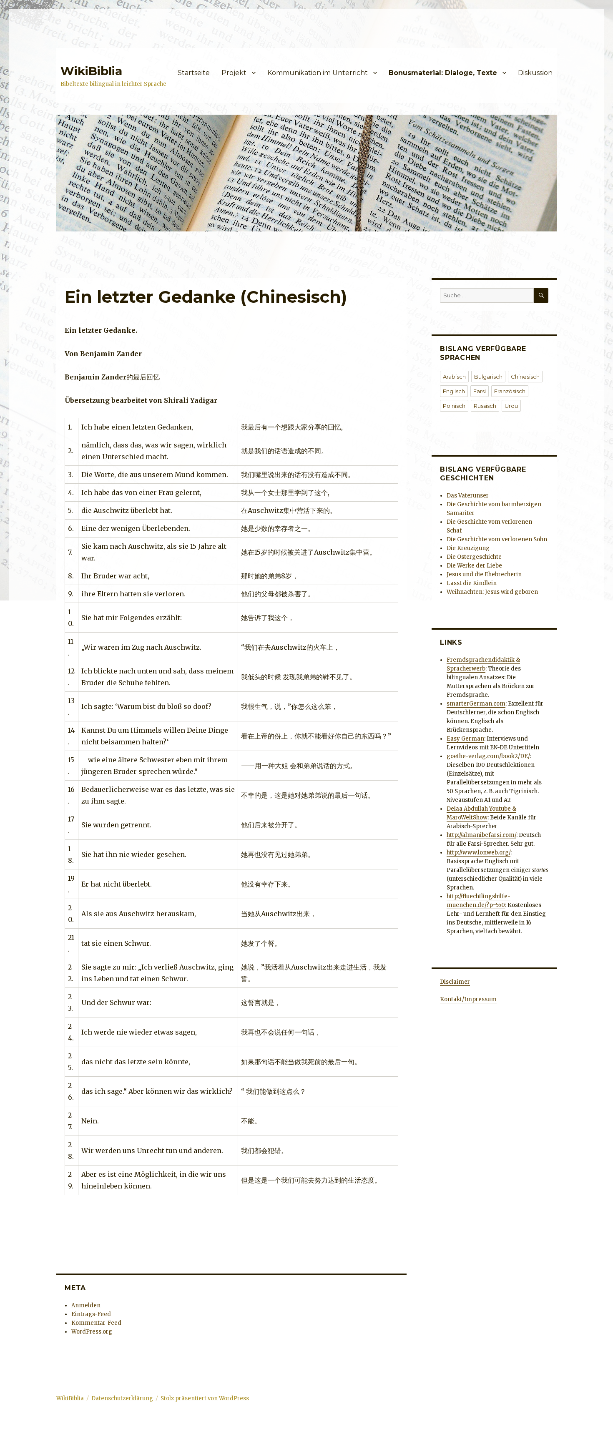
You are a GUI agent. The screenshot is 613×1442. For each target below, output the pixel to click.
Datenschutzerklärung (122, 1398)
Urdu (511, 405)
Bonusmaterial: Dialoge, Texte (443, 73)
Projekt (233, 73)
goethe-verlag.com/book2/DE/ (488, 756)
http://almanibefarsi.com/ (481, 835)
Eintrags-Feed (91, 1314)
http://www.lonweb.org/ (478, 852)
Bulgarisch (488, 376)
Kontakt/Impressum (468, 999)
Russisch (485, 405)
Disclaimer (455, 981)
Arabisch (454, 376)
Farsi (479, 391)
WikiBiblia (91, 71)
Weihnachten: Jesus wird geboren (492, 591)
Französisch (509, 391)
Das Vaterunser (468, 495)
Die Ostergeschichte (474, 556)
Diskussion (535, 73)
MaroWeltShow (467, 817)
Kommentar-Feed (96, 1322)
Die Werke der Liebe (474, 565)
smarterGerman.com (476, 703)
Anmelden (85, 1305)
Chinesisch (525, 376)
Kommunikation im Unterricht (317, 73)
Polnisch (454, 405)
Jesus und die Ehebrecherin (484, 574)
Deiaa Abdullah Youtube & (481, 808)
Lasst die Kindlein (472, 583)
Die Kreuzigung (468, 548)
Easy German (465, 738)
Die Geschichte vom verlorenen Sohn (497, 539)
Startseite (194, 73)
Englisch (454, 391)
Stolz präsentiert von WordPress (205, 1398)
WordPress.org (91, 1331)
